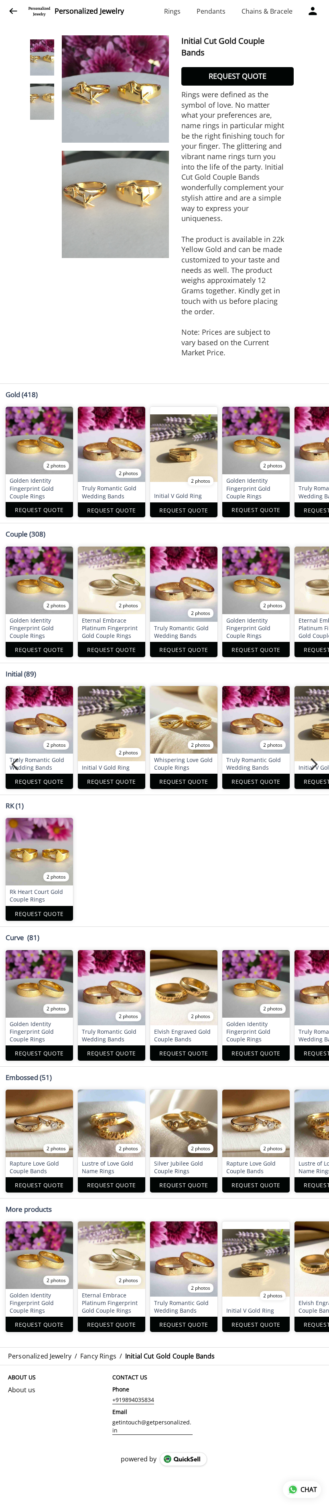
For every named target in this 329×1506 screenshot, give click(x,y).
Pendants (211, 11)
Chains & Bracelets (270, 11)
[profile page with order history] (313, 11)
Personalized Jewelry (89, 11)
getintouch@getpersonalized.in (151, 1426)
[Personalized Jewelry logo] (39, 11)
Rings (172, 11)
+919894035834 (133, 1400)
